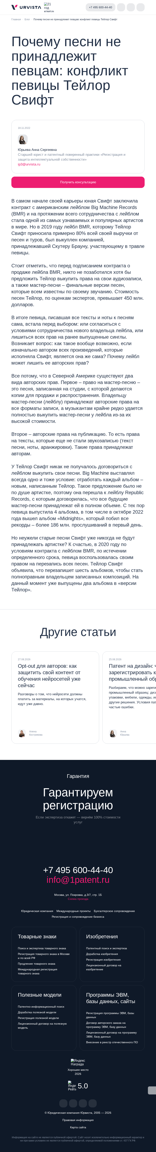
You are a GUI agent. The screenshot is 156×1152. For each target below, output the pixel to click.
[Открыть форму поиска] (131, 7)
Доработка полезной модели (37, 1012)
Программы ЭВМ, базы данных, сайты (110, 998)
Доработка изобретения (102, 954)
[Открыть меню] (140, 7)
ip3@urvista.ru (29, 164)
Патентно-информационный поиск (41, 1006)
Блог (27, 19)
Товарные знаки (37, 936)
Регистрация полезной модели (38, 1018)
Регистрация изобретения (103, 959)
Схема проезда (78, 898)
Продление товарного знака (36, 963)
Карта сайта (78, 1127)
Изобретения (102, 936)
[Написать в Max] (79, 7)
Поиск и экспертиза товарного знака (42, 948)
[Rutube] (83, 1103)
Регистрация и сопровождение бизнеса (78, 916)
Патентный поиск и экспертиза (106, 948)
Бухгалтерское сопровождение (114, 911)
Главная (16, 19)
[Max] (93, 1103)
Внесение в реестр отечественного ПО (112, 1042)
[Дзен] (73, 1103)
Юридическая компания (37, 911)
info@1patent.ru (78, 880)
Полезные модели (40, 995)
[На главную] (26, 7)
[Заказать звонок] (121, 7)
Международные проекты (73, 911)
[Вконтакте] (63, 1103)
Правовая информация (78, 1120)
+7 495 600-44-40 (78, 870)
